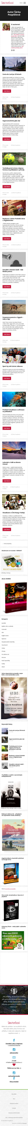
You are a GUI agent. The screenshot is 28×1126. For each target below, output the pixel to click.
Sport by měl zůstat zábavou (13, 366)
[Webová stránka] (12, 50)
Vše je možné (14, 1081)
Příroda (3, 651)
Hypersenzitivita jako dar (11, 121)
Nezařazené (5, 645)
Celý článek (7, 91)
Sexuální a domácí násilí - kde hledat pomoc (16, 765)
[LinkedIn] (14, 50)
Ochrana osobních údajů (14, 1112)
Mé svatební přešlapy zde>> (17, 47)
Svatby (3, 663)
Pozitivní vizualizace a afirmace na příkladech (13, 410)
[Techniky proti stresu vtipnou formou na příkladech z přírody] (5, 748)
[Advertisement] (14, 968)
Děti (3, 632)
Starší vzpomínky (6, 660)
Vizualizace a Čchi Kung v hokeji (14, 513)
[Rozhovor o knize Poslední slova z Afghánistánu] (5, 757)
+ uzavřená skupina (14, 1045)
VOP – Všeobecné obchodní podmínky (14, 1117)
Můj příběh (14, 1094)
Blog (14, 1098)
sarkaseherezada (14, 1076)
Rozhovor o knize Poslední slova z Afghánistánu (14, 219)
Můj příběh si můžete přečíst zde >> (17, 35)
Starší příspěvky (7, 543)
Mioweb (25, 1123)
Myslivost (4, 638)
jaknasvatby (14, 1053)
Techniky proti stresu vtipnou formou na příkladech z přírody (13, 169)
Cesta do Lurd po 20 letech (12, 74)
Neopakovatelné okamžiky (8, 642)
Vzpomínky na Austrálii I (10, 888)
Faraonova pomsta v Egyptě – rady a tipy (13, 318)
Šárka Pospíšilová (7, 3)
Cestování (4, 629)
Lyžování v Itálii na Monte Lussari (12, 463)
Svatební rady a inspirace (14, 1043)
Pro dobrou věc (5, 654)
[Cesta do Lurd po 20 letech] (5, 731)
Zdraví (3, 667)
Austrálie (4, 623)
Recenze (4, 657)
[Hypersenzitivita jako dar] (5, 740)
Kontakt (14, 1108)
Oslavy (3, 648)
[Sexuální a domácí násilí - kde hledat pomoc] (5, 765)
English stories (5, 635)
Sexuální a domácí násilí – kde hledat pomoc (13, 270)
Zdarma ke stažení (14, 1103)
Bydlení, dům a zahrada (7, 626)
